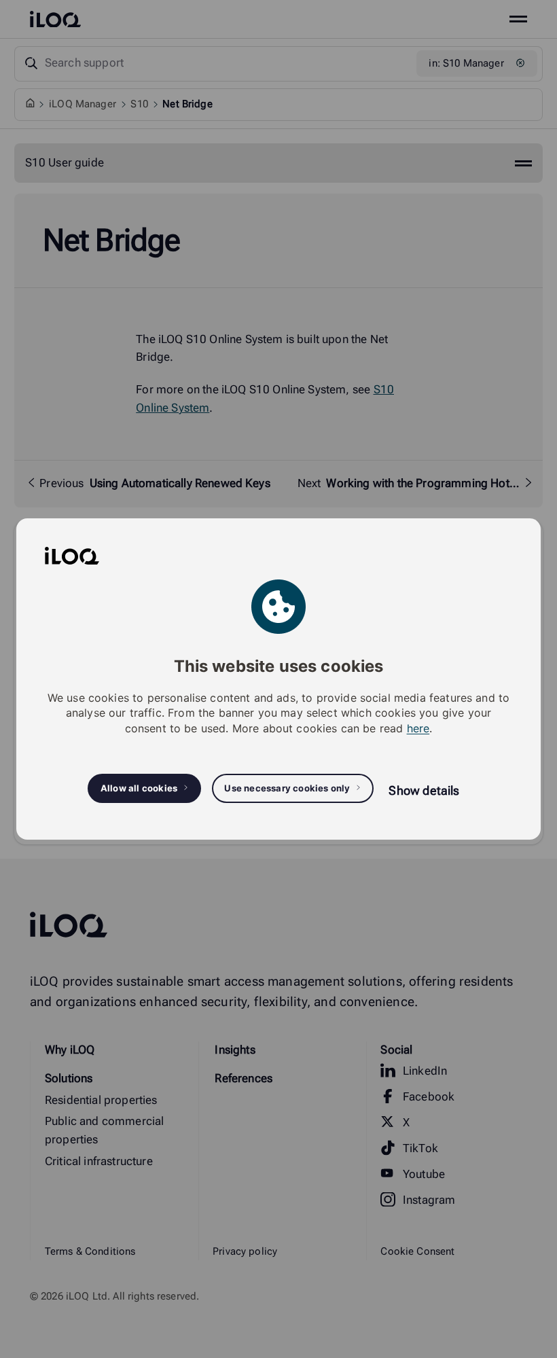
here (418, 728)
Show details (424, 790)
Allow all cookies (139, 788)
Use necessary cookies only (287, 788)
